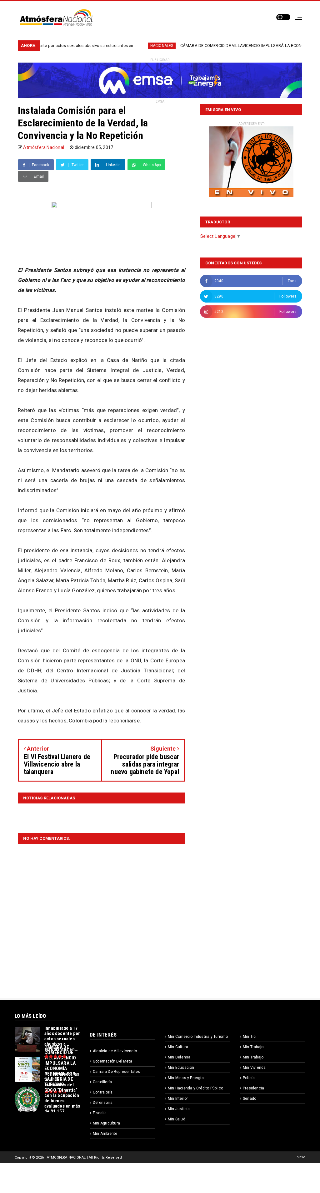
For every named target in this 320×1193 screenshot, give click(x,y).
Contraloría (102, 1092)
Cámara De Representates (116, 1071)
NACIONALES (131, 45)
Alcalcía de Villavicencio (115, 1051)
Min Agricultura (106, 1123)
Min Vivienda (254, 1067)
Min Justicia (179, 1109)
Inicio (300, 1157)
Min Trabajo (253, 1047)
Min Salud (176, 1119)
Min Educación (181, 1067)
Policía (249, 1078)
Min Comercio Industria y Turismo (198, 1036)
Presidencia (253, 1088)
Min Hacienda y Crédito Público (195, 1088)
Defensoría (102, 1102)
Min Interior (178, 1098)
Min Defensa (179, 1057)
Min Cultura (178, 1047)
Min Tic (249, 1036)
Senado (249, 1098)
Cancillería (102, 1082)
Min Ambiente (105, 1133)
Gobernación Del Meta (112, 1061)
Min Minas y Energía (186, 1078)
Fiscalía (100, 1113)
